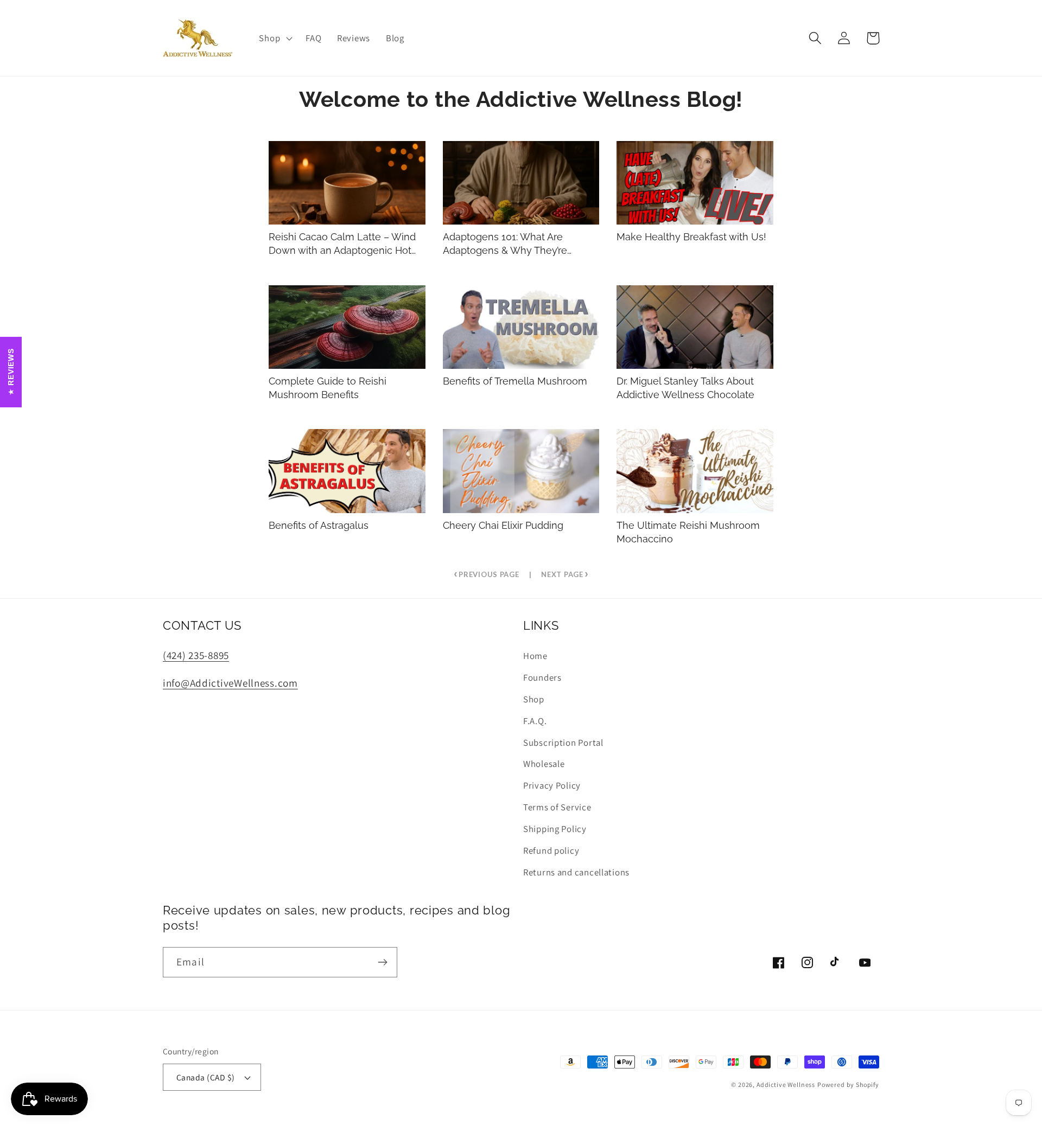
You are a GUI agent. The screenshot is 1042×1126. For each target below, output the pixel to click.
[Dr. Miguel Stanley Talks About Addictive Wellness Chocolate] (695, 327)
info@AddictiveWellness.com (230, 683)
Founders (542, 677)
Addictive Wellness (786, 1084)
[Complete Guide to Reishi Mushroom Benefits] (347, 327)
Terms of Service (557, 807)
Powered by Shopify (848, 1084)
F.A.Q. (535, 721)
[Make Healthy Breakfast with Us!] (695, 183)
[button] (274, 38)
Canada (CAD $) (205, 1077)
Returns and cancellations (576, 872)
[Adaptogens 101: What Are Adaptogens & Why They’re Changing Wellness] (521, 183)
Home (535, 656)
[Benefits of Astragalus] (347, 471)
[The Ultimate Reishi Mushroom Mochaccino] (695, 471)
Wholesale (543, 764)
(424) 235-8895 (196, 655)
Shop (533, 699)
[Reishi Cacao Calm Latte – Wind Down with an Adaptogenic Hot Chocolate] (347, 183)
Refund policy (551, 850)
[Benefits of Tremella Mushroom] (521, 327)
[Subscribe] (382, 962)
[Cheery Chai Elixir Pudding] (521, 471)
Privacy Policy (552, 785)
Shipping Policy (555, 829)
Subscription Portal (563, 742)
